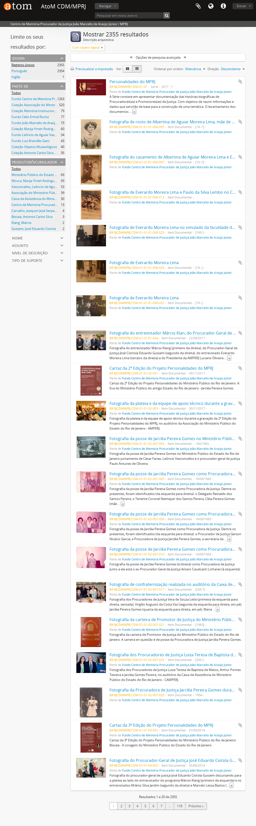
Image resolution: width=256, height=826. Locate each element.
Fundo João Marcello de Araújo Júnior (39, 123)
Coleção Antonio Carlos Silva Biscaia (38, 153)
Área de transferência (198, 6)
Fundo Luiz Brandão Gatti (31, 141)
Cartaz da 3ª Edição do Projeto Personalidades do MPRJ (161, 725)
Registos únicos (23, 65)
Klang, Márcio (22, 222)
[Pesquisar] (167, 15)
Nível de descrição (30, 252)
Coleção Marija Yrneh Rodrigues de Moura (43, 129)
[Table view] (137, 69)
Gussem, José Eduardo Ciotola (34, 228)
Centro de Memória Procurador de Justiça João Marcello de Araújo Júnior (65, 204)
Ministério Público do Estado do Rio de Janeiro (46, 174)
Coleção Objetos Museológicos (34, 147)
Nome (17, 237)
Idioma (210, 6)
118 (179, 806)
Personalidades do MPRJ (132, 81)
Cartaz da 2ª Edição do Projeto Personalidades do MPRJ (161, 368)
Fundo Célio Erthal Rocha (30, 117)
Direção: (214, 69)
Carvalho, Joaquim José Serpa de (35, 210)
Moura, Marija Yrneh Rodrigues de (37, 180)
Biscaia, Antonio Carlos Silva (32, 216)
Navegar (105, 6)
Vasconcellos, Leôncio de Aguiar (35, 186)
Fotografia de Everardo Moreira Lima (144, 262)
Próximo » (196, 806)
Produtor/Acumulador (34, 161)
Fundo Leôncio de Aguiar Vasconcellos (40, 135)
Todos (16, 93)
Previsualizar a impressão (94, 69)
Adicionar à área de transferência (240, 81)
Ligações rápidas (223, 6)
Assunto (20, 245)
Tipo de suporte (27, 260)
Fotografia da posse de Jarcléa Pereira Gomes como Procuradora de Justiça (180, 474)
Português (19, 71)
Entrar (241, 6)
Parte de (20, 85)
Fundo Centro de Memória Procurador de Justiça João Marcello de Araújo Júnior (177, 92)
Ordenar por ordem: (169, 69)
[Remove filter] (102, 47)
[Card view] (127, 69)
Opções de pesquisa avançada (158, 57)
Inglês (16, 77)
